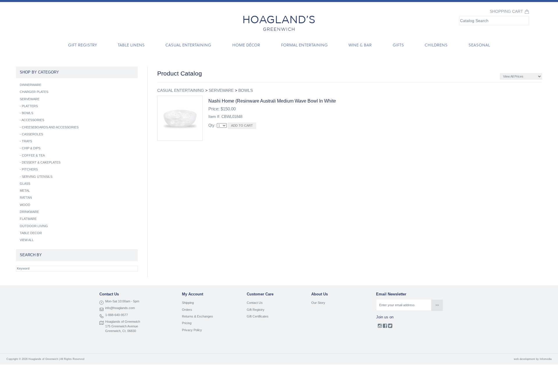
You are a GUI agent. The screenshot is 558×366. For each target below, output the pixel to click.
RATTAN (26, 197)
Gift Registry (82, 45)
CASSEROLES (32, 134)
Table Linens (131, 45)
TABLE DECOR (31, 233)
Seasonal (479, 45)
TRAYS (27, 141)
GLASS (25, 183)
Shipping (188, 302)
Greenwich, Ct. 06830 (120, 331)
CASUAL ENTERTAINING (180, 90)
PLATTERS (30, 106)
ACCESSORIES (33, 120)
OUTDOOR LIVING (34, 226)
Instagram (380, 327)
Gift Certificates (258, 316)
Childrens (436, 45)
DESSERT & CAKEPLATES (41, 162)
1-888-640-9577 (116, 315)
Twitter (390, 327)
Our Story (318, 302)
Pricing (187, 323)
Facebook (385, 327)
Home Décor (246, 45)
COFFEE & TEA (33, 155)
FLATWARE (28, 218)
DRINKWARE (29, 212)
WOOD (25, 205)
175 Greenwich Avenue (121, 326)
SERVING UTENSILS (37, 176)
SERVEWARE (221, 90)
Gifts (398, 45)
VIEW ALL (27, 240)
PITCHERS (30, 169)
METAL (25, 190)
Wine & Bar (360, 45)
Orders (187, 309)
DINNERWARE (30, 85)
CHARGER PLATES (34, 92)
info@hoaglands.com (120, 308)
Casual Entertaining (188, 45)
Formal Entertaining (304, 45)
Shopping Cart (506, 11)
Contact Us (255, 302)
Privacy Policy (192, 330)
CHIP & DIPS (31, 148)
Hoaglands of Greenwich (122, 321)
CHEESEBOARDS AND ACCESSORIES (50, 127)
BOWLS (245, 90)
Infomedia (546, 359)
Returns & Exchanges (197, 316)
